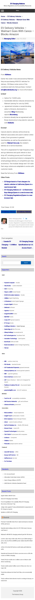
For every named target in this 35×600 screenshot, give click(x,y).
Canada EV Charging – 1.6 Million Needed (9, 245)
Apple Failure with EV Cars (8, 495)
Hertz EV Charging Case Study (9, 498)
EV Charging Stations (17, 4)
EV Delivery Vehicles (8, 212)
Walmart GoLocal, (13, 143)
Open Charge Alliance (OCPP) (12, 480)
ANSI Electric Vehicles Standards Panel (15, 483)
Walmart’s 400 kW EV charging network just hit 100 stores (16, 534)
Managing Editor (9, 39)
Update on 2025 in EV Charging (9, 512)
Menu (17, 10)
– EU (11, 455)
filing (13, 112)
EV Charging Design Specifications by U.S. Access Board (25, 245)
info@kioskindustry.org (9, 90)
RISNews (8, 75)
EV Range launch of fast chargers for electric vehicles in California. (18, 184)
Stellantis (11, 123)
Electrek (6, 517)
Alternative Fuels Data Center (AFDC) (14, 477)
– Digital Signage (14, 326)
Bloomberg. (14, 114)
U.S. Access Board (9, 474)
